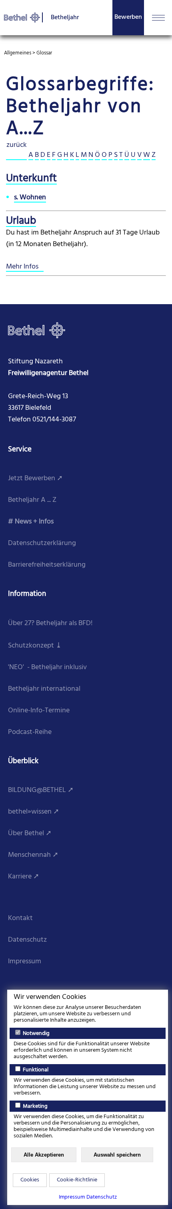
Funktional (35, 1070)
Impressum (72, 1197)
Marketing (35, 1106)
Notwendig (36, 1033)
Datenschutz (101, 1197)
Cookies (29, 1180)
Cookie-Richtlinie (77, 1180)
